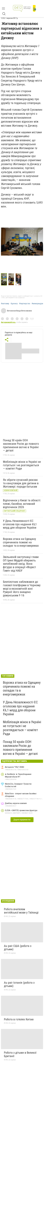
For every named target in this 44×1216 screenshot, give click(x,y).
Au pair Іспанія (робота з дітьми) (19, 984)
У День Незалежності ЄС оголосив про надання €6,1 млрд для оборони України (20, 524)
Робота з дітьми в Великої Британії (20, 1054)
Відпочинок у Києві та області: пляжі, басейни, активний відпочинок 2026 (22, 504)
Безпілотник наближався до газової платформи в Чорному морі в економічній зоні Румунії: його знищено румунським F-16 (21, 588)
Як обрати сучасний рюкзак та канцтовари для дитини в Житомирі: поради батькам (20, 483)
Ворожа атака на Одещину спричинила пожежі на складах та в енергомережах (21, 542)
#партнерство (24, 303)
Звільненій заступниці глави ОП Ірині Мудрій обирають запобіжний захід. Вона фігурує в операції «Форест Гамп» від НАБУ (21, 563)
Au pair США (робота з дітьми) (17, 947)
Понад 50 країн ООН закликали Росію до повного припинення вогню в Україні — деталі (21, 445)
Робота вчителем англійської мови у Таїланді (21, 910)
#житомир (5, 303)
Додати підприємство (22, 819)
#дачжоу (14, 303)
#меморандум (37, 303)
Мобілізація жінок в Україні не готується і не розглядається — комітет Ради (22, 465)
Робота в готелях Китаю (19, 1019)
